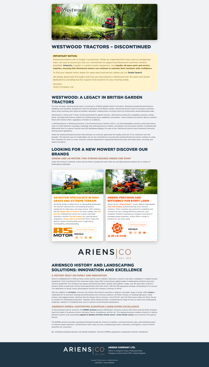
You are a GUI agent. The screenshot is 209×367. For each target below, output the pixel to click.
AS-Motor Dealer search (105, 315)
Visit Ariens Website (138, 225)
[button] (76, 237)
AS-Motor (72, 292)
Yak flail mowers (75, 216)
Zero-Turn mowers (115, 207)
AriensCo (67, 65)
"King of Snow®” (125, 204)
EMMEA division (89, 310)
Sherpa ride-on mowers (69, 212)
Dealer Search (135, 72)
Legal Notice (98, 362)
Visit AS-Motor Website (85, 230)
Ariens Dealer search (125, 315)
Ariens (150, 292)
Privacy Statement (109, 362)
